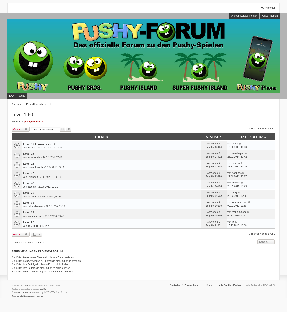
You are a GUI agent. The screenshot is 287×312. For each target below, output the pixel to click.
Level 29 (28, 222)
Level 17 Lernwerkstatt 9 (39, 144)
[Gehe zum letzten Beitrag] (240, 143)
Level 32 (28, 192)
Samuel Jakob (35, 167)
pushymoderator (33, 121)
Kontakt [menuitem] (210, 285)
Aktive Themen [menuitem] (270, 15)
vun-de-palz (34, 147)
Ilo (29, 226)
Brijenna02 (33, 177)
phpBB (26, 285)
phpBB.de (43, 289)
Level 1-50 (22, 114)
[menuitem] (17, 296)
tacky (234, 192)
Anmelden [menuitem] (270, 7)
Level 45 (28, 173)
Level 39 (28, 202)
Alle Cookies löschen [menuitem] (230, 285)
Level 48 (28, 183)
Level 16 (28, 163)
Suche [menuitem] (21, 95)
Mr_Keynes (34, 196)
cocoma (32, 186)
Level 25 (28, 153)
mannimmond (35, 216)
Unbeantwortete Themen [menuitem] (244, 15)
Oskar (235, 143)
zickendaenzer (35, 206)
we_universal (24, 292)
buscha (236, 163)
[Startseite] (143, 56)
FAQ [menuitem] (11, 95)
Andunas (237, 173)
